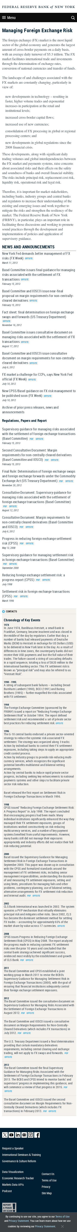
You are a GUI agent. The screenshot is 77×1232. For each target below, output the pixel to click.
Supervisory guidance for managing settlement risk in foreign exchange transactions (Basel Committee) (38, 557)
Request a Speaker (13, 1148)
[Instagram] (30, 1137)
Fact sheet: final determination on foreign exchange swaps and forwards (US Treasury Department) (38, 314)
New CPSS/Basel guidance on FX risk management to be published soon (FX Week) (39, 393)
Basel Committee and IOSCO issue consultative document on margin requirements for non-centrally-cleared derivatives (39, 358)
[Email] (24, 1137)
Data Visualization (13, 1172)
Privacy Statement (19, 1221)
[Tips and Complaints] (36, 1208)
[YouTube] (11, 1137)
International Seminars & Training (21, 1155)
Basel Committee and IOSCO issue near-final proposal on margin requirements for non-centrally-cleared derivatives (38, 296)
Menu (11, 17)
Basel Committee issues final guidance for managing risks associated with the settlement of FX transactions (38, 275)
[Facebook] (37, 1137)
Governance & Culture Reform (19, 1161)
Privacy (46, 1187)
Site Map (47, 1193)
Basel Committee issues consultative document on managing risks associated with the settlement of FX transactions (38, 337)
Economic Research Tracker (18, 1178)
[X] (5, 1137)
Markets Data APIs (13, 1184)
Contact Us (48, 1174)
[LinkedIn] (18, 1137)
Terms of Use (62, 1216)
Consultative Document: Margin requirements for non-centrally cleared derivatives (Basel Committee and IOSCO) (37, 522)
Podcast (7, 1191)
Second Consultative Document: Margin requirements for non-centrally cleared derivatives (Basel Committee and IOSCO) (37, 455)
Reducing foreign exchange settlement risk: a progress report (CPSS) (33, 577)
